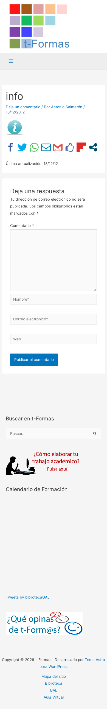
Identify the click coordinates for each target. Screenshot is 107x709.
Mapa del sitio (53, 676)
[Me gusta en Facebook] (69, 147)
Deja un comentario (23, 107)
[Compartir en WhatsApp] (34, 147)
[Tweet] (22, 147)
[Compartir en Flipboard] (81, 147)
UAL (53, 690)
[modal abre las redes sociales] (93, 147)
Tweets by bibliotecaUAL (28, 597)
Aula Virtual (54, 697)
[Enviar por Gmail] (58, 147)
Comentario (22, 225)
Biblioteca (53, 683)
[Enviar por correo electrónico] (46, 147)
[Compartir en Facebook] (10, 147)
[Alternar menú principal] (11, 61)
